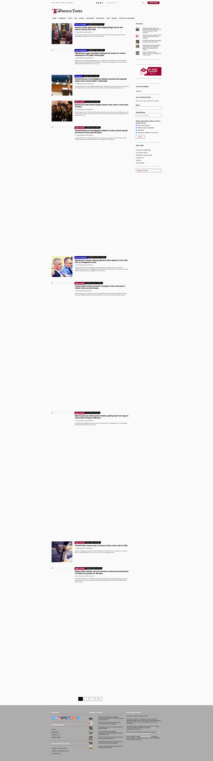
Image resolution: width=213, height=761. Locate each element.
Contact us (63, 2)
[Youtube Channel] (71, 717)
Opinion (114, 18)
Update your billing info (60, 751)
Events (81, 18)
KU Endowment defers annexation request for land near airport (152, 41)
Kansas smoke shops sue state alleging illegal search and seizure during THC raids (99, 28)
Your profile (56, 753)
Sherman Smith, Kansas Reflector (85, 83)
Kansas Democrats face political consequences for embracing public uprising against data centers (151, 47)
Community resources (144, 155)
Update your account (59, 748)
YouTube (102, 2)
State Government (81, 25)
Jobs (108, 18)
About (53, 2)
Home (54, 18)
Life (75, 18)
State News (78, 76)
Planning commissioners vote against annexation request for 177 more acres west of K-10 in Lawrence (152, 30)
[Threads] (62, 717)
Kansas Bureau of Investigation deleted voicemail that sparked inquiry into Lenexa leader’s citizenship (101, 80)
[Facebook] (53, 717)
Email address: (140, 112)
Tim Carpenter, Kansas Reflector (84, 265)
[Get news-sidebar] (148, 71)
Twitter (98, 2)
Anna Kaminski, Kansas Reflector (85, 58)
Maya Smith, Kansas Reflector (84, 32)
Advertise (57, 2)
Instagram (100, 2)
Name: (138, 105)
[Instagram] (59, 717)
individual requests (146, 736)
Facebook (96, 2)
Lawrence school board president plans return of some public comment (110, 746)
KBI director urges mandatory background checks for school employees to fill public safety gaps (100, 54)
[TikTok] (65, 717)
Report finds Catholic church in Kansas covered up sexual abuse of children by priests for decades (102, 572)
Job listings (140, 163)
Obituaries (90, 18)
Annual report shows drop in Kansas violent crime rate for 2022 (101, 545)
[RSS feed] (74, 717)
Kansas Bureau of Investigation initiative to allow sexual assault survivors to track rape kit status (101, 131)
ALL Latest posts (142, 152)
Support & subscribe (143, 150)
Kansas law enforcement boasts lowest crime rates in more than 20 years (101, 105)
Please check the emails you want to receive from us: (148, 122)
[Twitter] (56, 717)
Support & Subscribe (126, 18)
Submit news (70, 2)
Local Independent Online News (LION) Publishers (143, 732)
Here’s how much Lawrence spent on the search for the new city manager (152, 36)
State (70, 18)
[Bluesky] (77, 717)
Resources (100, 18)
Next (98, 699)
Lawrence (62, 18)
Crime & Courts (79, 102)
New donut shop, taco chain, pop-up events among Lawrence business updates (110, 742)
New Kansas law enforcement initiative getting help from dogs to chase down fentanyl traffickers (101, 416)
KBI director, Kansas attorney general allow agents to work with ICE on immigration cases (101, 261)
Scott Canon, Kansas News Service (85, 576)
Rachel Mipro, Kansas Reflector (84, 548)
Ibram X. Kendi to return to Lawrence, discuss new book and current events (152, 53)
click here (153, 727)
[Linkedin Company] (68, 717)
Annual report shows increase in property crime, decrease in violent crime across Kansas (100, 287)
